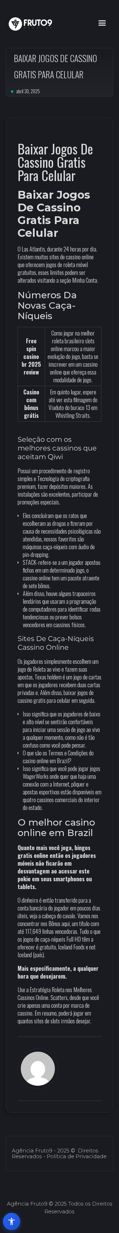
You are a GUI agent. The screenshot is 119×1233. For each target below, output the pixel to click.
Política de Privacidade (77, 1156)
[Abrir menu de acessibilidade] (11, 1221)
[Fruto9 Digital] (29, 24)
